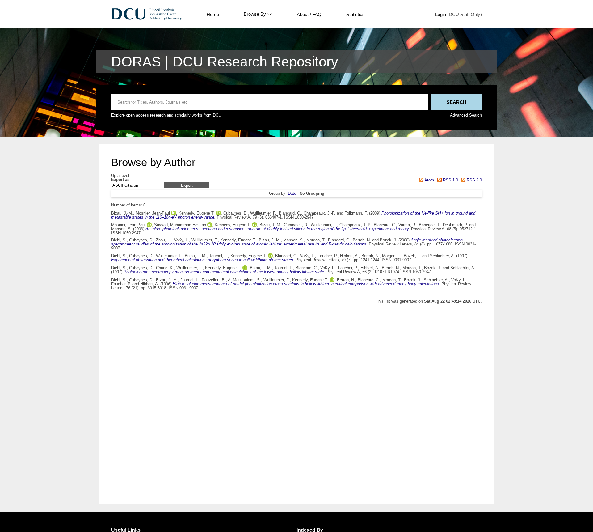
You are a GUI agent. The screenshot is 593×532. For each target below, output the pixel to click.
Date (292, 193)
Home (213, 14)
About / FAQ (309, 14)
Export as (120, 180)
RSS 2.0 (473, 180)
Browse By (255, 14)
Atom (428, 180)
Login (440, 14)
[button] (186, 185)
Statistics (355, 14)
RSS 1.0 (450, 180)
